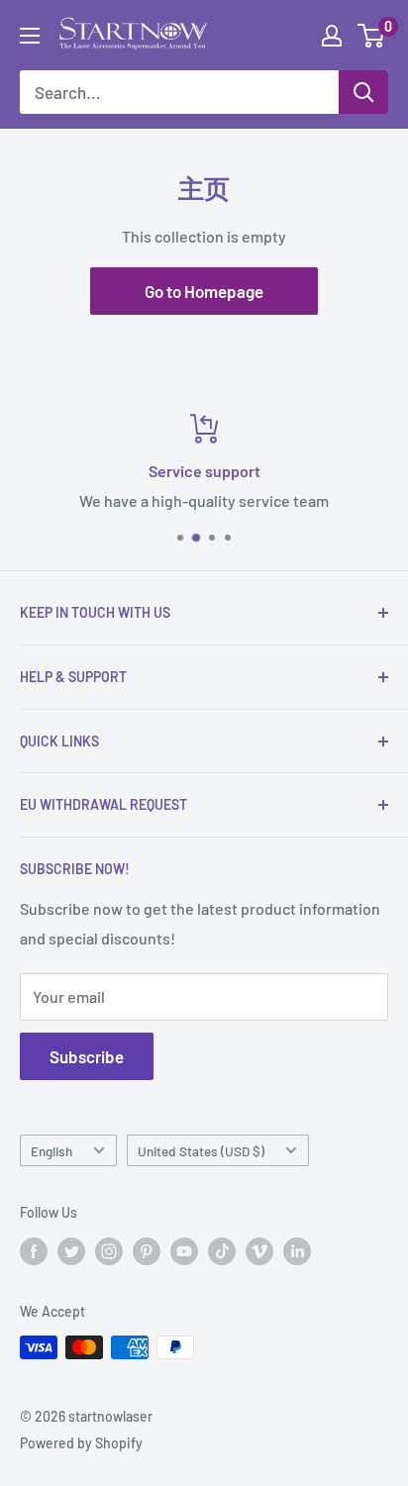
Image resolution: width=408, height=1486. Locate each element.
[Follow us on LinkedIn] (297, 1251)
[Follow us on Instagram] (109, 1251)
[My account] (332, 36)
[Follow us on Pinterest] (146, 1251)
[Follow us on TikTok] (222, 1251)
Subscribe (87, 1056)
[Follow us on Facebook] (34, 1251)
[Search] (363, 92)
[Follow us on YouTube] (184, 1251)
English (51, 1150)
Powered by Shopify (81, 1443)
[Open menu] (30, 36)
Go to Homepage (204, 291)
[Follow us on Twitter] (71, 1251)
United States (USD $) (201, 1150)
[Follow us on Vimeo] (259, 1251)
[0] (371, 36)
